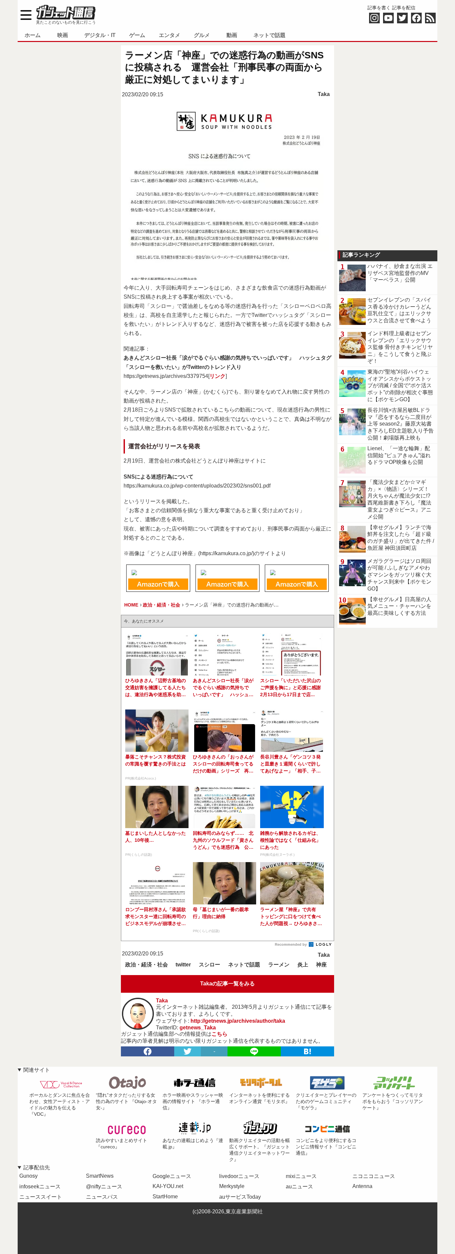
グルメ (202, 35)
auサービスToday (240, 1197)
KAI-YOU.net (168, 1186)
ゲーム (137, 35)
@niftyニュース (104, 1186)
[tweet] (187, 1051)
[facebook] (147, 1051)
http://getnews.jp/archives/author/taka (238, 1021)
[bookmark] (307, 1051)
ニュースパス (102, 1197)
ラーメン (278, 964)
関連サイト (36, 1070)
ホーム (33, 35)
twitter (183, 964)
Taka (324, 94)
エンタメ (169, 35)
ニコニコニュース (373, 1176)
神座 (321, 964)
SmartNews (100, 1176)
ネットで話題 (269, 35)
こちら (220, 1034)
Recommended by (291, 944)
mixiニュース (301, 1176)
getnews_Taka (198, 1027)
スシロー (209, 964)
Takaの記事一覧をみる (227, 983)
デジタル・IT (100, 35)
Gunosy (28, 1176)
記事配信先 (36, 1167)
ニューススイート (40, 1197)
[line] (254, 1051)
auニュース (299, 1186)
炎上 (302, 964)
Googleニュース (172, 1176)
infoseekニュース (40, 1186)
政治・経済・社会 (146, 964)
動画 (232, 35)
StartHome (165, 1196)
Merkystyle (231, 1186)
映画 (62, 35)
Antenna (362, 1186)
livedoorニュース (239, 1176)
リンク (218, 376)
